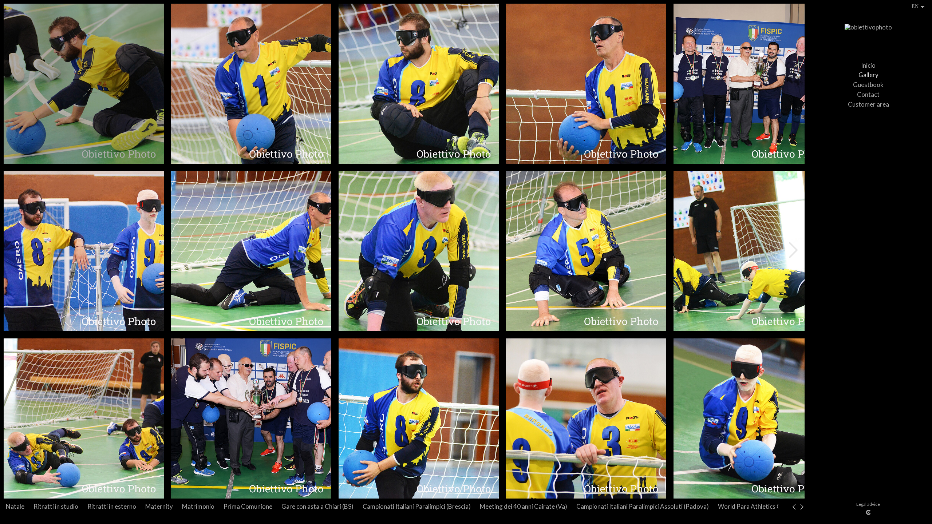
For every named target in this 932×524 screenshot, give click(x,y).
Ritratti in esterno (111, 506)
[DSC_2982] (418, 251)
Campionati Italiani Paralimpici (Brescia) (417, 506)
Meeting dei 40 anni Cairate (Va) (523, 506)
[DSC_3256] (586, 418)
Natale (15, 506)
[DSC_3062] (753, 251)
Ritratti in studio (55, 506)
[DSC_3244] (418, 418)
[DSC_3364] (251, 418)
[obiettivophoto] (868, 30)
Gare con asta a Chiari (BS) (317, 506)
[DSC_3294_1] (83, 251)
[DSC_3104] (418, 83)
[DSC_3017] (586, 251)
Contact (868, 94)
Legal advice (868, 504)
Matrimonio (198, 506)
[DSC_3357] (753, 83)
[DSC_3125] (251, 83)
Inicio (868, 65)
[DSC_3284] (753, 418)
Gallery (868, 75)
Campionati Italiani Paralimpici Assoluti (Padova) (642, 506)
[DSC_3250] (83, 418)
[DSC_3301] (251, 251)
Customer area (868, 104)
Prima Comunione (248, 506)
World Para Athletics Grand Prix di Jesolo (774, 506)
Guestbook (868, 84)
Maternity (159, 506)
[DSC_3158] (586, 83)
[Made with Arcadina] (868, 512)
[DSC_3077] (83, 83)
